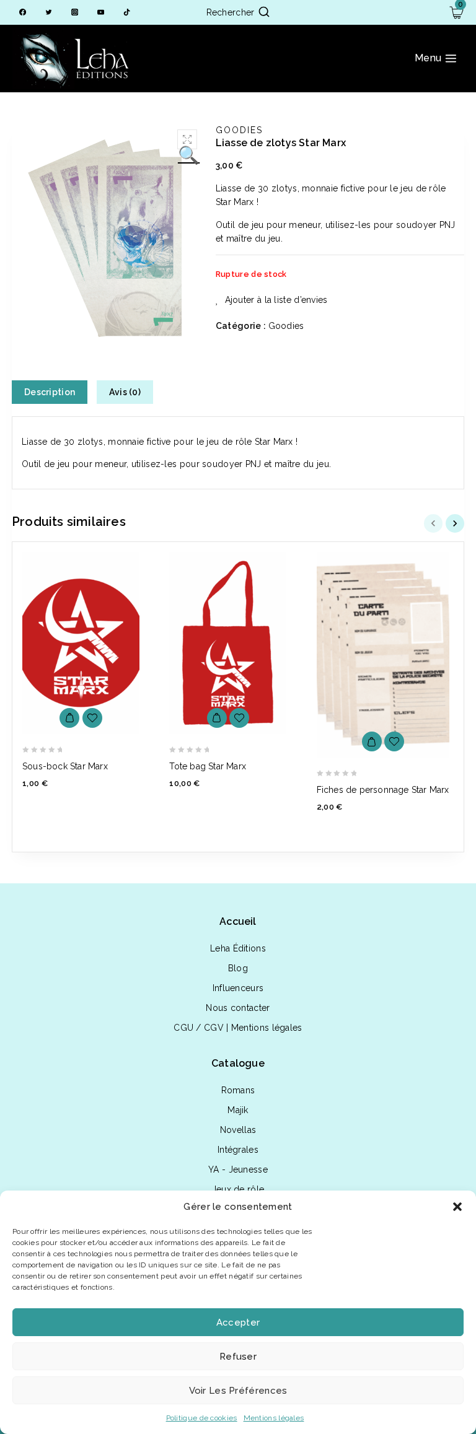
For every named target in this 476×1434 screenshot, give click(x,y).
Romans (238, 1090)
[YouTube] (101, 13)
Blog (238, 968)
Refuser (238, 1356)
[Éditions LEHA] (74, 58)
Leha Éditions (238, 948)
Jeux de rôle (238, 1189)
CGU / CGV (199, 1028)
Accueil (237, 921)
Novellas (238, 1130)
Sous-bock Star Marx (65, 766)
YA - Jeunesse (238, 1169)
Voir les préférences (238, 1390)
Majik (238, 1110)
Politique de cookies (201, 1418)
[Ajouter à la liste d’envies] (92, 718)
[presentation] (435, 523)
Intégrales (238, 1150)
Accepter (238, 1322)
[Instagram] (75, 13)
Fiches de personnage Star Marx (383, 790)
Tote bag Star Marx (207, 766)
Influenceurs (238, 988)
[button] (457, 1206)
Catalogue (238, 1063)
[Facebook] (22, 13)
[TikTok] (127, 13)
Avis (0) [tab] (125, 392)
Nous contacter (238, 1008)
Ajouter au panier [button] (69, 718)
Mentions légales (274, 1418)
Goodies (239, 130)
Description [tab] (49, 392)
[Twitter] (49, 13)
